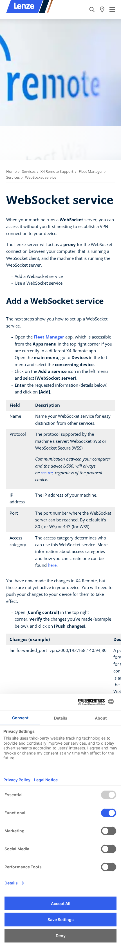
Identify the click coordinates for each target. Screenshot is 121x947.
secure (47, 472)
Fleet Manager (91, 171)
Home (11, 171)
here (52, 565)
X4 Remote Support (57, 171)
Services (28, 171)
